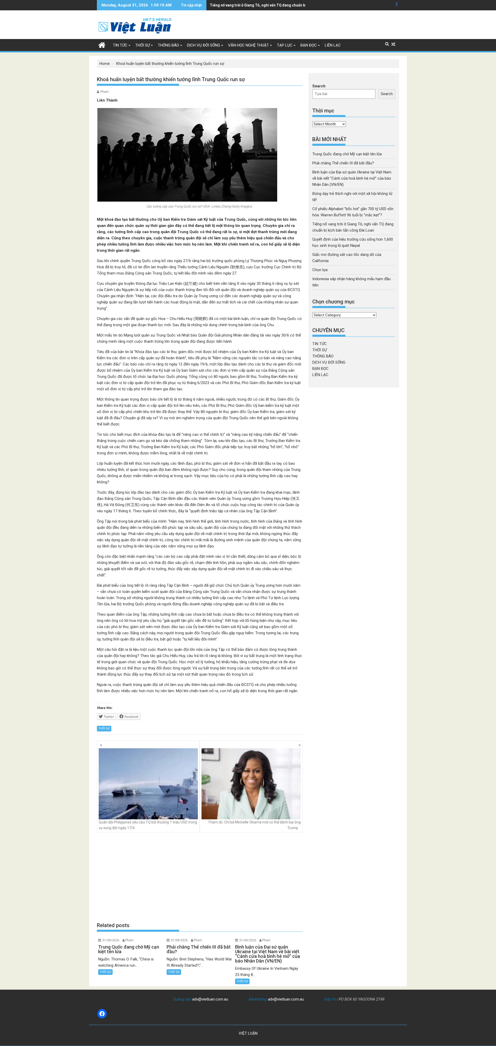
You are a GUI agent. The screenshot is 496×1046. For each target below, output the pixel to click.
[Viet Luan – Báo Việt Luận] (102, 44)
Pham (104, 92)
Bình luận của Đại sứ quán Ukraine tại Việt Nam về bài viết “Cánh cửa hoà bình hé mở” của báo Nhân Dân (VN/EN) (351, 178)
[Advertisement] (200, 877)
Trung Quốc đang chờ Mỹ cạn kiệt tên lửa (347, 154)
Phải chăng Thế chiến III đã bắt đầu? (343, 163)
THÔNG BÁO (168, 45)
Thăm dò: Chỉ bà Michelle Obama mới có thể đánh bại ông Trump (254, 825)
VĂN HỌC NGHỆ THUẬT (248, 45)
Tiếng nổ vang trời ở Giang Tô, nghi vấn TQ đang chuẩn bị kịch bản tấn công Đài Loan (281, 5)
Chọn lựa (320, 270)
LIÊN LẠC (333, 45)
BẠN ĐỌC (308, 45)
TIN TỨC (120, 45)
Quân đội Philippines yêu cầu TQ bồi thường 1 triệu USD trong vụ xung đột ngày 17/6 (148, 825)
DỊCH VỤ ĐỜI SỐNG (203, 45)
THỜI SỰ (142, 45)
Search (319, 86)
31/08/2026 (110, 940)
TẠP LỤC (284, 45)
